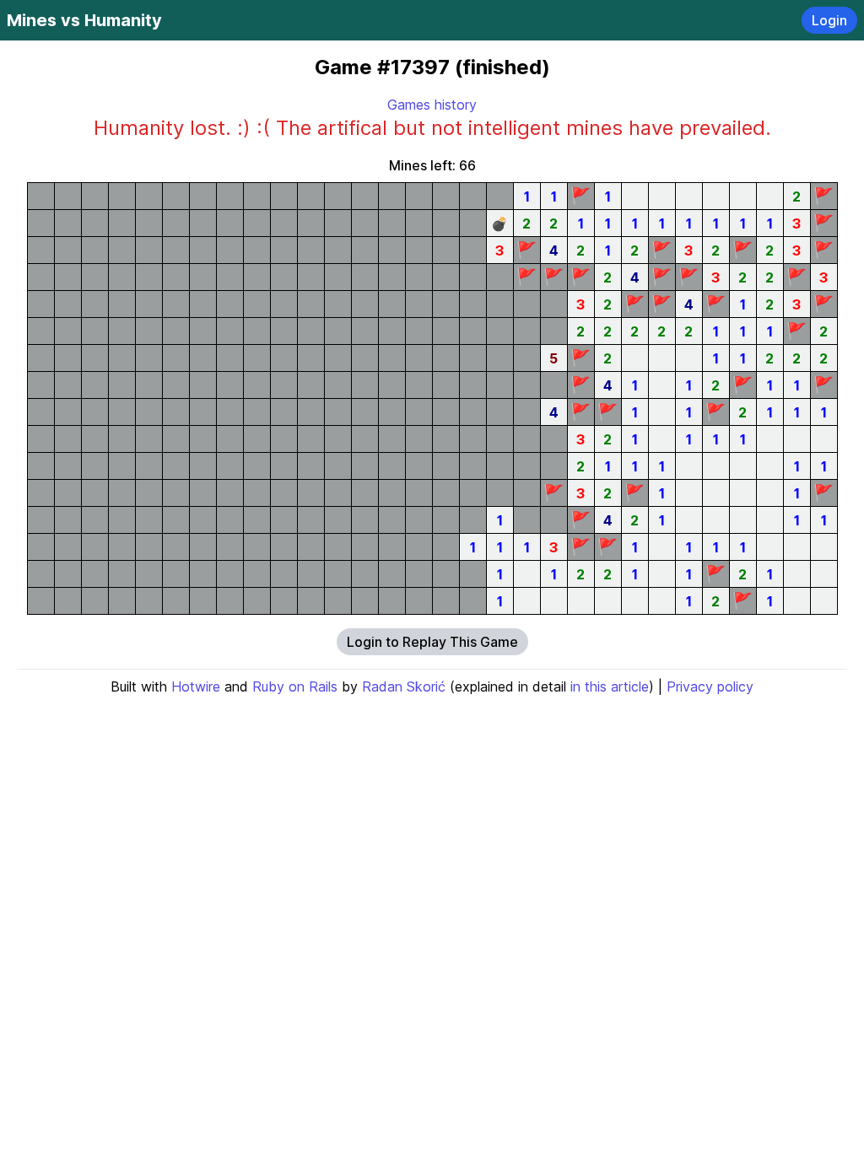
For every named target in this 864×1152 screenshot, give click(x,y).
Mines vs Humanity (84, 20)
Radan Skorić (404, 686)
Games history (432, 104)
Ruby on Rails (295, 686)
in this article (609, 686)
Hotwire (195, 686)
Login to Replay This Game (432, 641)
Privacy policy (710, 686)
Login (829, 20)
